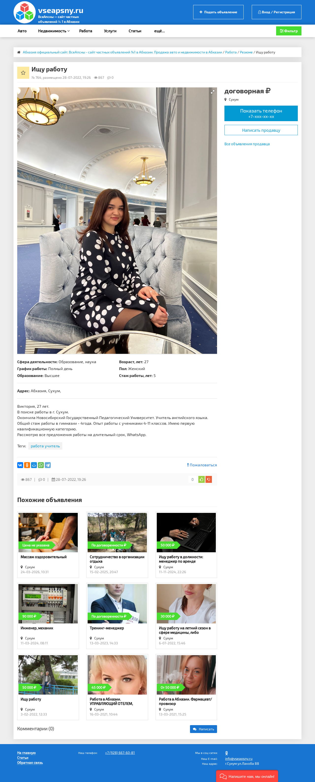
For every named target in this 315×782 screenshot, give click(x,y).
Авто (22, 30)
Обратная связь (30, 762)
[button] (213, 92)
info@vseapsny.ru (238, 758)
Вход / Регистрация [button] (278, 12)
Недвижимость (52, 30)
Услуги (110, 30)
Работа (85, 30)
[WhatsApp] (41, 465)
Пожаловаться (203, 464)
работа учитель (45, 445)
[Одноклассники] (27, 465)
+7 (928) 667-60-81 (120, 752)
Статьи (135, 30)
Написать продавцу (261, 130)
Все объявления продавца (247, 144)
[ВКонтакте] (20, 465)
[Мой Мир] (34, 465)
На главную (26, 752)
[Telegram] (48, 465)
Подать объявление (220, 12)
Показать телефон (261, 113)
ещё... (159, 30)
